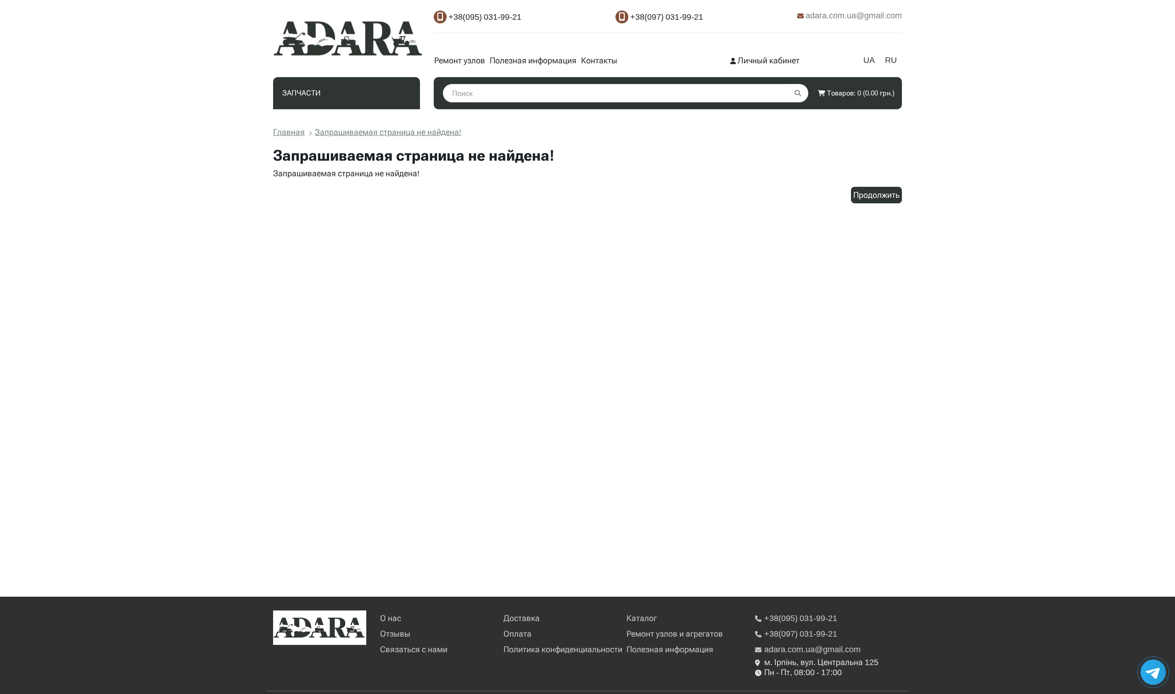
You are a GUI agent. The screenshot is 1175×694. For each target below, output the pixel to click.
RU (891, 60)
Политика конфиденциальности (563, 649)
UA (869, 60)
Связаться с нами (414, 649)
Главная (289, 132)
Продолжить (876, 195)
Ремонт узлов (459, 60)
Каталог (642, 618)
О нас (390, 618)
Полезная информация (533, 60)
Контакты (599, 60)
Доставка (522, 618)
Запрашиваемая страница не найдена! (388, 132)
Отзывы (395, 633)
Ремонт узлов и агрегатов (675, 633)
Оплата (518, 633)
